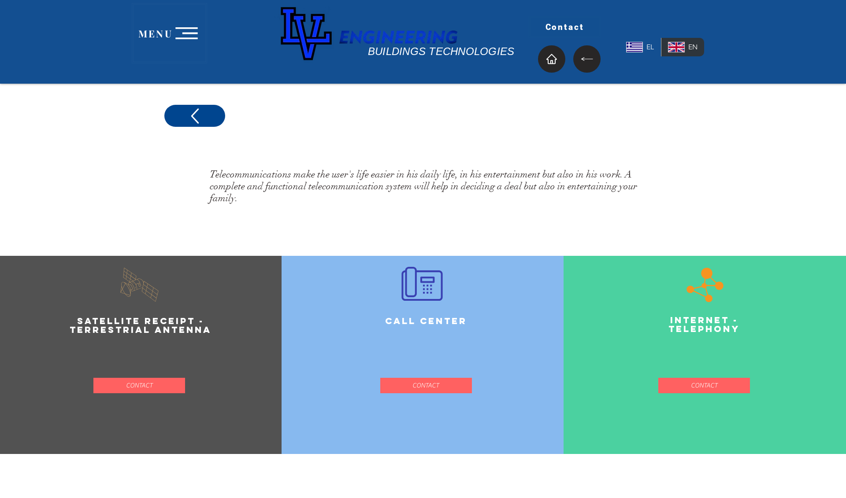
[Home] (551, 59)
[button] (139, 385)
